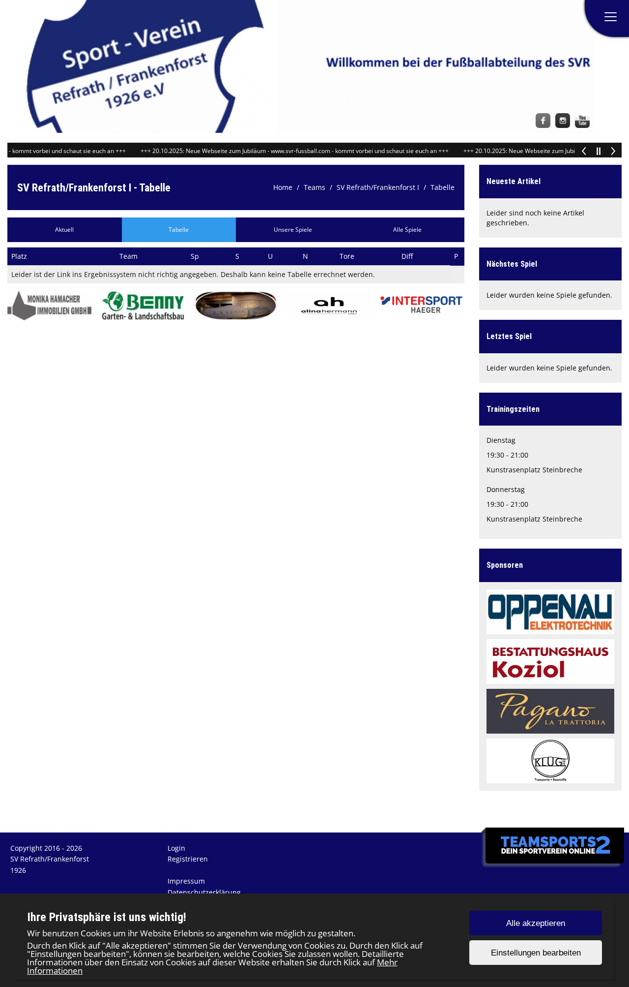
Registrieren (188, 859)
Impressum (186, 881)
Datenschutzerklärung (204, 892)
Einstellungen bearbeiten (536, 952)
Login (176, 848)
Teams (314, 187)
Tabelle (442, 187)
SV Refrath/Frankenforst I (378, 187)
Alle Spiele (407, 229)
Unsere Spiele (293, 229)
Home (282, 187)
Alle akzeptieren (535, 923)
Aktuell (64, 229)
